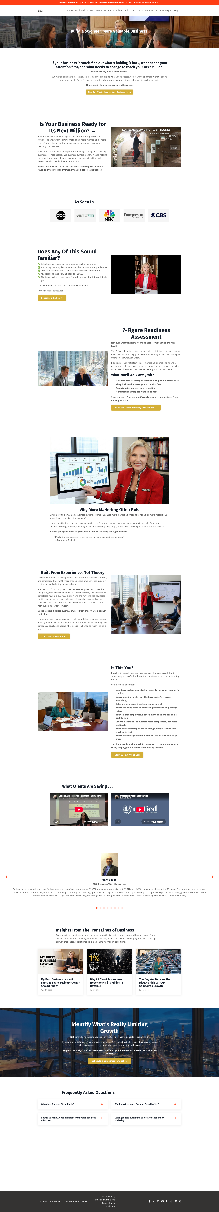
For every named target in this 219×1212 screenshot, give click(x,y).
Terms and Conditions (104, 1199)
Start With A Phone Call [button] (53, 636)
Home (70, 10)
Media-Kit (110, 1206)
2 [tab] (100, 908)
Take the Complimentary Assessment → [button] (136, 407)
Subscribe (129, 10)
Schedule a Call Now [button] (51, 297)
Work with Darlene (84, 10)
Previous (6, 877)
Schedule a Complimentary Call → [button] (109, 1060)
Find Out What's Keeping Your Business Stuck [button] (109, 92)
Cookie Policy (108, 1203)
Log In (177, 10)
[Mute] (179, 292)
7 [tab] (118, 908)
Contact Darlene (145, 10)
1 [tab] (97, 908)
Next (213, 877)
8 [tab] (122, 908)
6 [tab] (115, 908)
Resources (101, 10)
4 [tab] (108, 908)
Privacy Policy (108, 1196)
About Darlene (115, 10)
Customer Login (163, 10)
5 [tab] (111, 908)
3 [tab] (104, 908)
